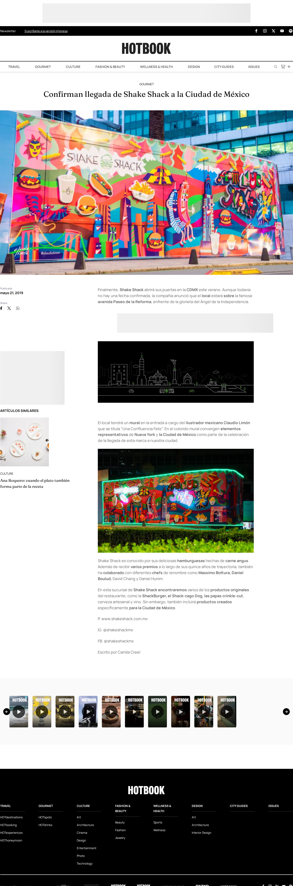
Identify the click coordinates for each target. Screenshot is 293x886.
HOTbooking (8, 878)
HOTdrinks (45, 878)
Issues (254, 66)
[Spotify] (290, 31)
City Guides (224, 66)
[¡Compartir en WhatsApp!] (18, 308)
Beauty (120, 876)
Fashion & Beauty (110, 66)
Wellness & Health (156, 66)
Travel (14, 66)
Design (193, 66)
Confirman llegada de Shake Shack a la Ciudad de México (146, 94)
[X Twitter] (273, 31)
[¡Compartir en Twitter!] (9, 308)
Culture (72, 66)
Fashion (120, 884)
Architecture (85, 878)
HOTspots (45, 871)
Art (79, 871)
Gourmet (42, 66)
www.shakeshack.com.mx (124, 618)
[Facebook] (256, 31)
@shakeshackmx (118, 629)
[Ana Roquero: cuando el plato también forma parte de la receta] (24, 442)
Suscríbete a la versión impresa (46, 31)
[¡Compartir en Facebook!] (1, 308)
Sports (157, 876)
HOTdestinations (11, 871)
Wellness (159, 884)
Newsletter (8, 31)
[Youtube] (282, 31)
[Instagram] (265, 31)
